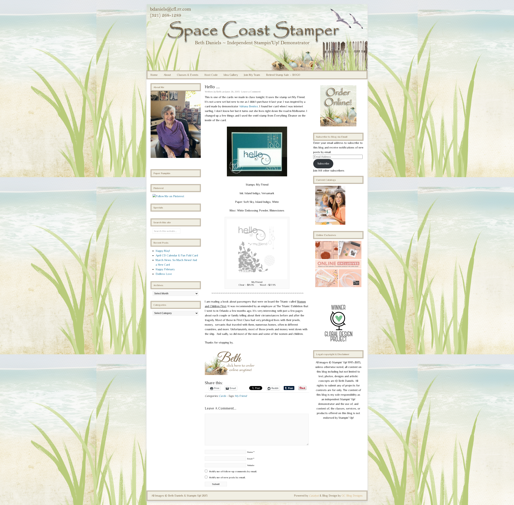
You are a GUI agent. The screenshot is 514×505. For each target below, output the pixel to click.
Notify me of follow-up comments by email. (233, 471)
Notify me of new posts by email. (227, 477)
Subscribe (323, 163)
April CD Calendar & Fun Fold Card (177, 255)
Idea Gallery (231, 74)
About (167, 74)
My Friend (241, 395)
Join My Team (252, 74)
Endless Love (164, 273)
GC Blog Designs (352, 495)
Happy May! (163, 250)
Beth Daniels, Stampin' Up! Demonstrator (257, 37)
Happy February (165, 269)
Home (154, 74)
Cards (222, 395)
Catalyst (314, 495)
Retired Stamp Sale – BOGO (283, 74)
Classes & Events (187, 74)
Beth (218, 91)
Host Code (211, 74)
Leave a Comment (251, 91)
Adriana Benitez (248, 106)
